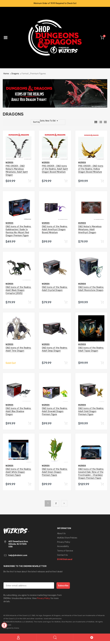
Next (64, 503)
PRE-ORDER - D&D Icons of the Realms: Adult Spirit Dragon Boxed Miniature (55, 169)
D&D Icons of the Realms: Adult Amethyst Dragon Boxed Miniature (54, 229)
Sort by (36, 122)
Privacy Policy (43, 598)
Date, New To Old (47, 121)
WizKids (9, 162)
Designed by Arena (11, 628)
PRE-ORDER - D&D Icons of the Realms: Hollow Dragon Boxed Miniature (90, 169)
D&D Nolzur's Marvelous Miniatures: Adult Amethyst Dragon (90, 229)
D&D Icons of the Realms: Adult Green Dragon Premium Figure (54, 472)
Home (6, 73)
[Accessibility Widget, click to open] (4, 625)
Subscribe (63, 585)
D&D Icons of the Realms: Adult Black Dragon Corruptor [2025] (18, 290)
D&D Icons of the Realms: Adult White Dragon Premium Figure (18, 472)
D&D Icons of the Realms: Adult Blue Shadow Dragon (18, 411)
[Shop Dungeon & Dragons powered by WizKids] (55, 37)
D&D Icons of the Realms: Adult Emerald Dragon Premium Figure (54, 411)
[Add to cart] (30, 181)
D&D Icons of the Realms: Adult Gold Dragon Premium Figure (91, 411)
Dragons (15, 73)
